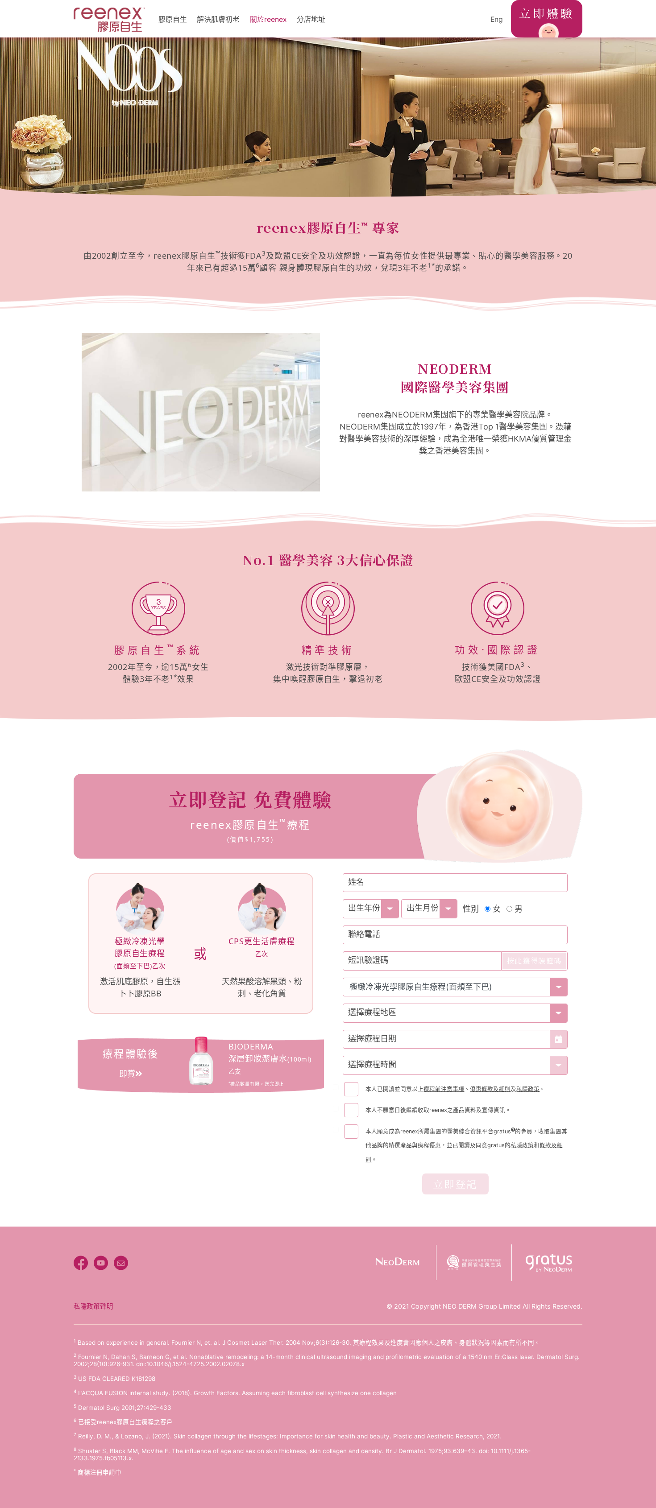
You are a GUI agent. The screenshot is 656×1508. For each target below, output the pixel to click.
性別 (471, 908)
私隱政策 (528, 1089)
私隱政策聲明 (93, 1306)
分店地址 (311, 19)
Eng (496, 19)
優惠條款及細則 (490, 1089)
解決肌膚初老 (218, 19)
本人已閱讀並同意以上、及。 (455, 1089)
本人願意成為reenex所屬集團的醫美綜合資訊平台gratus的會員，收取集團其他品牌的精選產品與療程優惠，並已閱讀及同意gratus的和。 (466, 1145)
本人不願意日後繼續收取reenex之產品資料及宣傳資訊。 (438, 1110)
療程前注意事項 (443, 1089)
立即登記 (455, 1184)
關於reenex (268, 19)
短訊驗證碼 (368, 960)
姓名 (356, 882)
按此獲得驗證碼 (534, 960)
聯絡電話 (364, 934)
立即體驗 (547, 12)
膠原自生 (172, 19)
